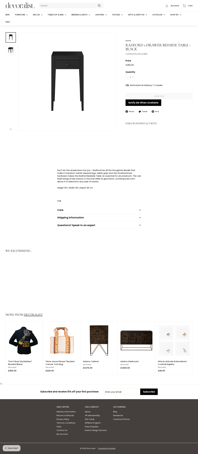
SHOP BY (174, 14)
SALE (7, 21)
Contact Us (62, 430)
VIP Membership (92, 415)
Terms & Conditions (66, 423)
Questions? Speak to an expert (76, 225)
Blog (115, 411)
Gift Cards (89, 419)
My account (62, 434)
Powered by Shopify (107, 448)
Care (60, 210)
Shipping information (70, 217)
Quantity (130, 72)
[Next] (10, 128)
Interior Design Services (96, 430)
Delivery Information (66, 411)
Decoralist (33, 315)
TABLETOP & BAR (56, 14)
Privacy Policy (63, 419)
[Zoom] (67, 81)
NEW (7, 14)
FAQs (59, 426)
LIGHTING (100, 14)
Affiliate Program (93, 423)
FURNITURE (20, 14)
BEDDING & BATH (80, 14)
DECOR (36, 14)
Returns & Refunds (65, 415)
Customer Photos (121, 419)
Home (128, 40)
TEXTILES (116, 14)
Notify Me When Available (143, 102)
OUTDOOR (157, 14)
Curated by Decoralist (137, 53)
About (88, 411)
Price (128, 60)
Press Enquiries (91, 426)
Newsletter (118, 415)
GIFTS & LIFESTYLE (136, 14)
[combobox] (71, 5)
